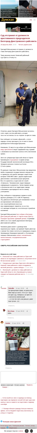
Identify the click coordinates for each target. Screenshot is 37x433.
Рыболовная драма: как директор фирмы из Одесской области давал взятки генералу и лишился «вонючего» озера (8, 13)
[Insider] (2, 323)
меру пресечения (6, 149)
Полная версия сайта (6, 425)
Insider (8, 323)
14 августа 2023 (6, 44)
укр (31, 20)
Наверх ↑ (5, 387)
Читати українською (25, 44)
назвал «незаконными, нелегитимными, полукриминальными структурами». (16, 237)
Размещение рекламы (18, 425)
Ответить (11, 306)
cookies (20, 431)
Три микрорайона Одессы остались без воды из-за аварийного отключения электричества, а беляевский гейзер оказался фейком (27, 13)
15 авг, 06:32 (20, 311)
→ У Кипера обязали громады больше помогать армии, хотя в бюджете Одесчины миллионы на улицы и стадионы (17, 411)
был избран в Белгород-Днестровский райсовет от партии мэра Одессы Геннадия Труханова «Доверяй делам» (17, 216)
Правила (29, 385)
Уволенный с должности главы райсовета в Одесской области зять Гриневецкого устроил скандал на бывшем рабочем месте (16, 272)
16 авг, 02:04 (16, 323)
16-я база (11, 311)
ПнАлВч (11, 288)
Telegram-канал (13, 428)
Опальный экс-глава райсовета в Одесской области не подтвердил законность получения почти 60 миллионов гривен (18, 259)
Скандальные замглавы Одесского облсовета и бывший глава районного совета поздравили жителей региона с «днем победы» (18, 265)
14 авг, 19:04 (20, 288)
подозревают (14, 160)
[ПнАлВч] (3, 288)
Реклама (18, 32)
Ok (27, 431)
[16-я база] (4, 311)
